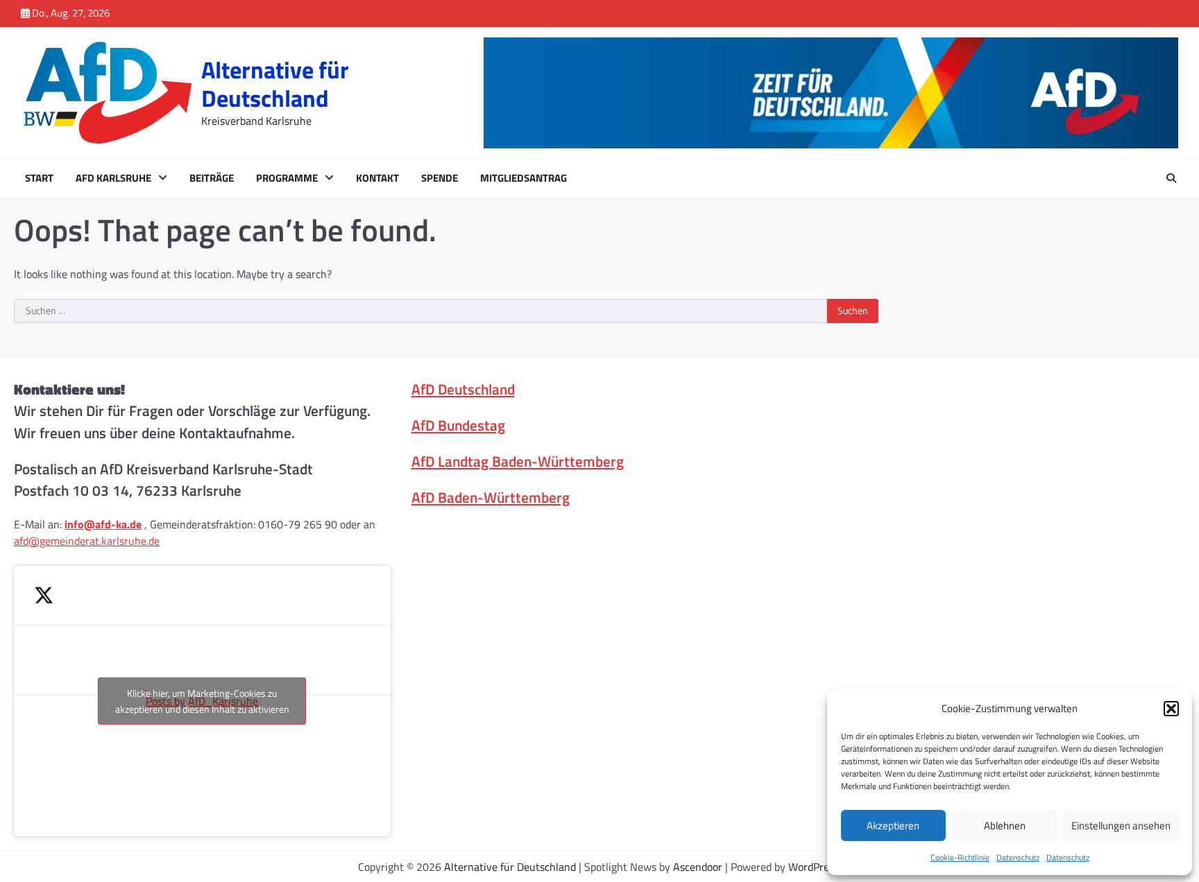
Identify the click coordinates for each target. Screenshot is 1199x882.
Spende (439, 178)
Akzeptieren (893, 825)
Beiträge (211, 178)
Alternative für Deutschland (275, 84)
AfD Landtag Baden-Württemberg (517, 461)
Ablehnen (1005, 825)
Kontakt (377, 178)
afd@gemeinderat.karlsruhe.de (87, 541)
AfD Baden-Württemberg (490, 497)
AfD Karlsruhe (113, 178)
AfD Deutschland (463, 389)
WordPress (813, 866)
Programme (287, 178)
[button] (1171, 709)
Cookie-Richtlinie (959, 857)
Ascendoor (697, 866)
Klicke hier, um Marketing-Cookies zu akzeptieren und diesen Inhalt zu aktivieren (202, 701)
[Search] (1171, 178)
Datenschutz (1017, 857)
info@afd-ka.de (103, 524)
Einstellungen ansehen (1121, 825)
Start (39, 178)
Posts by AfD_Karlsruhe (202, 701)
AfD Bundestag (458, 425)
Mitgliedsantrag (523, 178)
